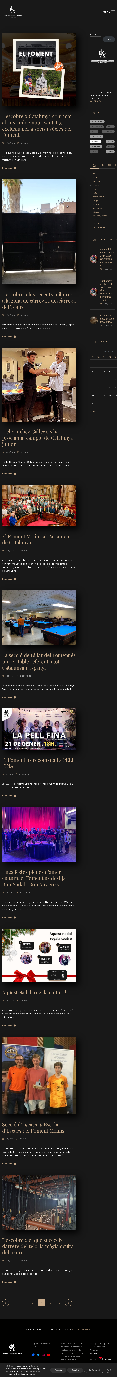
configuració (29, 1374)
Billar (94, 131)
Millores (96, 204)
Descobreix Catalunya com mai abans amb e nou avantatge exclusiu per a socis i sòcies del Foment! (37, 125)
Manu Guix (96, 146)
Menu (107, 12)
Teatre (110, 151)
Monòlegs (97, 208)
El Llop (110, 141)
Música (96, 212)
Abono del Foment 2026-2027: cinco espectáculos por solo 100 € (107, 257)
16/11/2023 (9, 1139)
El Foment (95, 141)
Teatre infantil (99, 227)
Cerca (93, 34)
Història (96, 193)
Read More (7, 168)
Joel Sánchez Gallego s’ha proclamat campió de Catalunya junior (37, 437)
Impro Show (98, 197)
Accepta (58, 1370)
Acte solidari (97, 127)
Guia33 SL (109, 1359)
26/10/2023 (9, 1261)
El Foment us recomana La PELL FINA (38, 762)
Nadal (110, 146)
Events (95, 189)
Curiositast (108, 131)
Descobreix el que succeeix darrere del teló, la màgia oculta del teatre (38, 1246)
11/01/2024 (9, 774)
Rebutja (75, 1370)
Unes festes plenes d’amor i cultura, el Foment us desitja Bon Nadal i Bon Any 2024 (34, 878)
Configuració (94, 1370)
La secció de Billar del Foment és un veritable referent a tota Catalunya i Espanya (39, 661)
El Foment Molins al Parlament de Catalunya (36, 539)
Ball (94, 174)
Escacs (96, 185)
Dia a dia (97, 181)
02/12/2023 (9, 1001)
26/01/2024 (9, 551)
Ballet (110, 127)
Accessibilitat (97, 121)
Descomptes (96, 136)
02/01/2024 (9, 893)
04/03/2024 (10, 143)
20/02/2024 (10, 315)
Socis (95, 219)
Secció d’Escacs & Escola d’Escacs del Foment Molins (33, 1127)
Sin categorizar (100, 216)
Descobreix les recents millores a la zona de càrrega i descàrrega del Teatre (39, 300)
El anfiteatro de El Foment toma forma (107, 318)
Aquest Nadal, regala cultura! (34, 992)
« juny (92, 411)
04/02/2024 (10, 452)
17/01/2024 (9, 676)
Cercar (109, 39)
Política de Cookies (34, 1330)
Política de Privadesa (61, 1330)
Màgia (95, 200)
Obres (94, 151)
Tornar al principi (83, 1330)
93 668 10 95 (95, 101)
